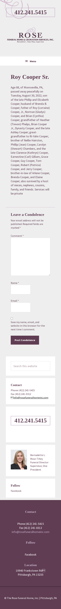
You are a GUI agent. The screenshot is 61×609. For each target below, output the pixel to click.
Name (15, 283)
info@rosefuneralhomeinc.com (30, 532)
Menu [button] (33, 61)
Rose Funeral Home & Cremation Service (30, 35)
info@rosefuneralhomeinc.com (29, 397)
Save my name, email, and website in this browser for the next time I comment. (28, 325)
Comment (17, 235)
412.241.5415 (30, 12)
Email (15, 300)
